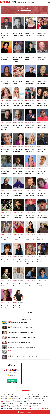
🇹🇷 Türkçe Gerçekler (34, 408)
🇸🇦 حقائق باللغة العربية (29, 401)
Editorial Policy (11, 395)
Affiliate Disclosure (14, 396)
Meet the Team (21, 395)
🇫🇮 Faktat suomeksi (17, 401)
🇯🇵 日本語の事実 (5, 405)
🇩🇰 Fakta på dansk (32, 400)
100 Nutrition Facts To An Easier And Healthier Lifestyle (22, 337)
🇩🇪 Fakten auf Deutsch (14, 398)
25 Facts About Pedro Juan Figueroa (17, 59)
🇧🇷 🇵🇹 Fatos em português (18, 400)
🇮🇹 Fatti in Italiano (5, 400)
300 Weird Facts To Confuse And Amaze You (19, 352)
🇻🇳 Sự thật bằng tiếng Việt (21, 408)
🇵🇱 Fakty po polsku (21, 406)
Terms (28, 396)
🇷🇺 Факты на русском (6, 408)
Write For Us (4, 396)
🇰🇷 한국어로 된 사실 (16, 405)
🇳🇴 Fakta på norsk (5, 401)
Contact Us (40, 395)
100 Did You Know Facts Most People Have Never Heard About (23, 357)
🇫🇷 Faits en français (27, 398)
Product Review (31, 395)
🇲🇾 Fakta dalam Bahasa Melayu (31, 405)
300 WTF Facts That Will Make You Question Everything (21, 347)
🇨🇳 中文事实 (45, 408)
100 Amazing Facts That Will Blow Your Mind (19, 342)
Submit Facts (45, 396)
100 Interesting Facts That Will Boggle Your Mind (20, 327)
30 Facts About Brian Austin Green (5, 35)
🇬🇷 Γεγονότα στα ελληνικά (7, 403)
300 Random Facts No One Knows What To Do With (20, 332)
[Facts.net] (8, 2)
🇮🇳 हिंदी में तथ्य (19, 403)
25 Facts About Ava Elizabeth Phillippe (29, 262)
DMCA (22, 396)
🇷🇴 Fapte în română (33, 406)
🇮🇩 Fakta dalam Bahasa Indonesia (33, 403)
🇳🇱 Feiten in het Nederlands (7, 406)
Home (22, 8)
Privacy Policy (36, 396)
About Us (3, 395)
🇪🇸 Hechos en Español (40, 398)
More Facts (4, 398)
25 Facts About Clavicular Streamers (5, 127)
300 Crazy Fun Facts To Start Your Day (17, 322)
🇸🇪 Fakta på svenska (44, 400)
